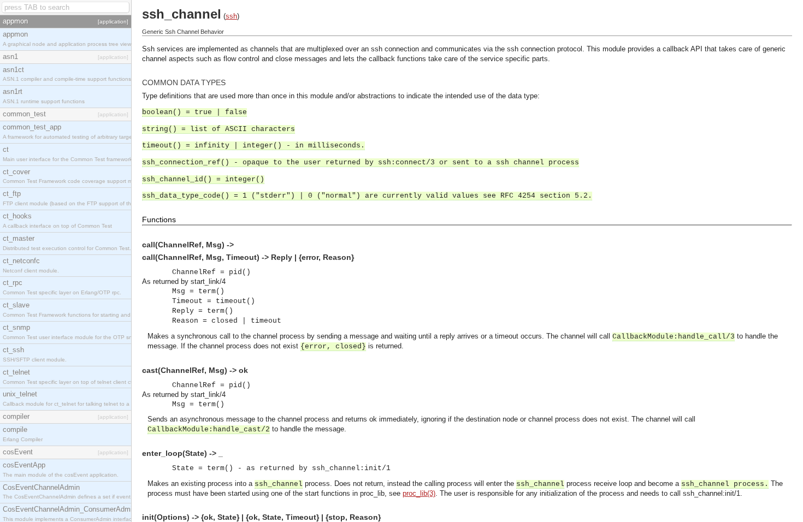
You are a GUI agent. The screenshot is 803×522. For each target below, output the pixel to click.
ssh (231, 16)
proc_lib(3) (419, 493)
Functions (159, 219)
